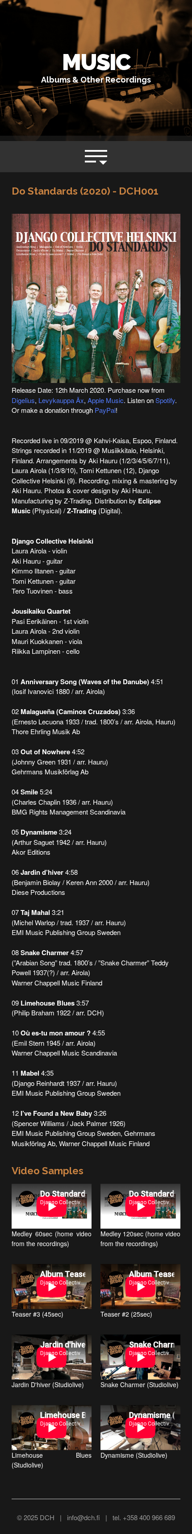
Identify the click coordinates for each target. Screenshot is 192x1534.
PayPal (105, 410)
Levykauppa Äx (61, 400)
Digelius (23, 400)
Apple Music (106, 400)
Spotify (165, 400)
